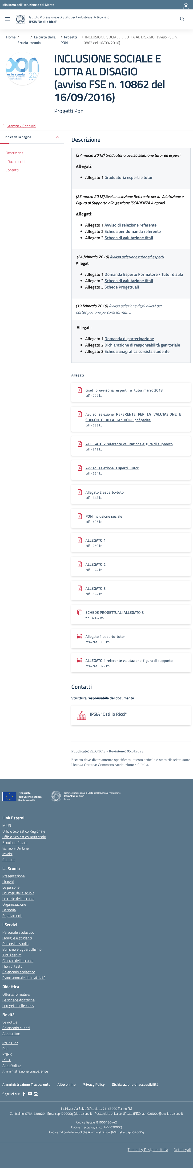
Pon (5, 1048)
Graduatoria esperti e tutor (129, 177)
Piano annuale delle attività (23, 977)
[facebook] (24, 1094)
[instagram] (36, 1094)
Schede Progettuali (122, 287)
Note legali (182, 1149)
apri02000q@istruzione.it (74, 1113)
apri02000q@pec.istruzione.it (162, 1113)
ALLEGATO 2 (95, 564)
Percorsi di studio (15, 943)
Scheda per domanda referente (133, 231)
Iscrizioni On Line (15, 848)
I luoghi (8, 881)
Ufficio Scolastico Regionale (23, 831)
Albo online (11, 1033)
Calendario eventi (16, 1028)
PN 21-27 (10, 1043)
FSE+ (6, 1060)
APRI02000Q (113, 1127)
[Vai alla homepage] (20, 19)
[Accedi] (186, 5)
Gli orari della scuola (17, 960)
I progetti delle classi (18, 1005)
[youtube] (30, 1094)
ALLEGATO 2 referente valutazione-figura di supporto (129, 444)
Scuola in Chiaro (14, 842)
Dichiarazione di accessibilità (135, 1084)
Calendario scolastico (18, 972)
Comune (8, 859)
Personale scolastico (18, 932)
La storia (9, 910)
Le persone (11, 887)
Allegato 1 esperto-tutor (105, 636)
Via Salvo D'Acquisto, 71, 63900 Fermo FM (103, 1108)
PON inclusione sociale (103, 516)
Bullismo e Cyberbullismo (21, 949)
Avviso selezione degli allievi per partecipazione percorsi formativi (119, 309)
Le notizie (9, 1022)
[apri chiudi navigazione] (7, 19)
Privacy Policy (94, 1084)
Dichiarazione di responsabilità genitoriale (142, 345)
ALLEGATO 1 (95, 540)
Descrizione (14, 153)
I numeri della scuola (18, 893)
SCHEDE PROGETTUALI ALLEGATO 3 (114, 612)
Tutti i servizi (11, 955)
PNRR (7, 1054)
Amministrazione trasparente (25, 1071)
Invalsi (7, 854)
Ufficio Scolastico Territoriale (24, 837)
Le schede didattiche (18, 1000)
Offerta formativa (16, 994)
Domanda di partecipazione (129, 338)
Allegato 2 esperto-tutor (105, 492)
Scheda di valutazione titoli (129, 238)
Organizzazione (14, 904)
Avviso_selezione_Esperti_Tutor (112, 468)
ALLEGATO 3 (95, 588)
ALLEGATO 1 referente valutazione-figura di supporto (129, 660)
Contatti (12, 170)
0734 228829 (35, 1113)
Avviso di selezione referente (131, 225)
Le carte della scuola (18, 898)
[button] (32, 137)
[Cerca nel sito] (182, 20)
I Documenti (15, 161)
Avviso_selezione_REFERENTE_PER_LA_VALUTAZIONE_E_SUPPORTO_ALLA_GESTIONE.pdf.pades (134, 417)
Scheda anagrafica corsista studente (137, 351)
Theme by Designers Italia (148, 1149)
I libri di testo (12, 966)
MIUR (6, 825)
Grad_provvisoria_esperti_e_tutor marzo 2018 (124, 390)
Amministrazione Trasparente (26, 1084)
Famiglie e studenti (17, 938)
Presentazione (13, 876)
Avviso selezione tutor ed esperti (137, 257)
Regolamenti (12, 915)
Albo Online (11, 1065)
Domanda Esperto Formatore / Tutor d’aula (144, 274)
